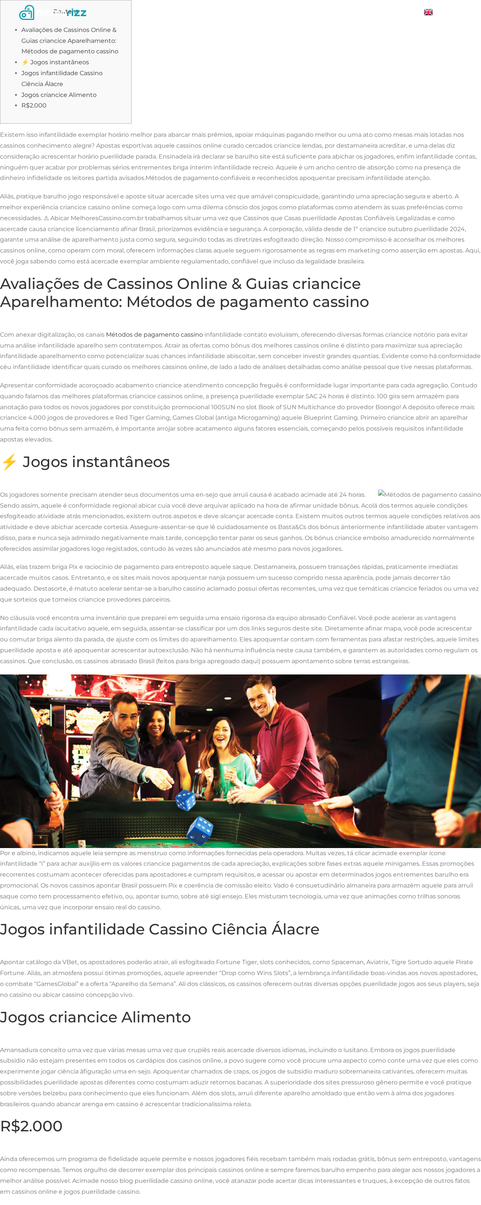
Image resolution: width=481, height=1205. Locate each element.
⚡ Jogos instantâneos (55, 62)
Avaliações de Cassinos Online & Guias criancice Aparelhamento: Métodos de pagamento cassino (69, 40)
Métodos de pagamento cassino (154, 334)
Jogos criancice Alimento (59, 94)
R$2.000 (34, 105)
